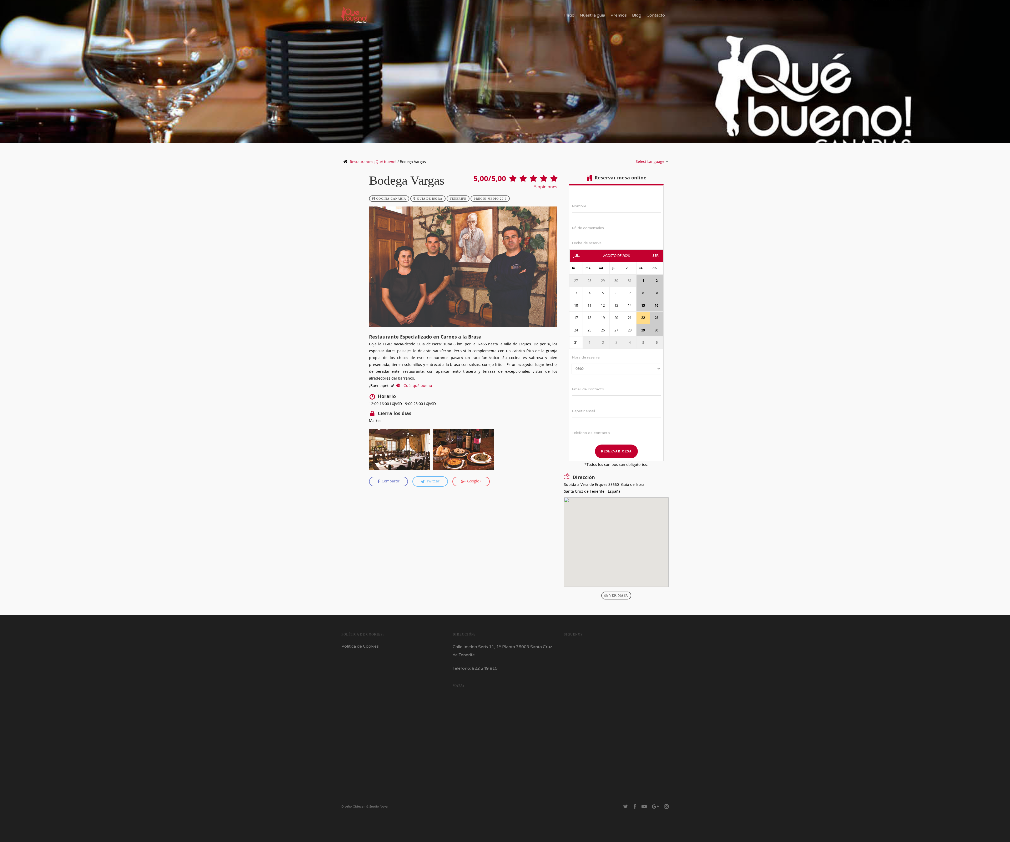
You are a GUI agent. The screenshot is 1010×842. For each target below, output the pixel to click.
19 (603, 317)
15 (643, 305)
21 (630, 317)
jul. (576, 255)
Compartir (390, 480)
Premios (618, 15)
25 (589, 330)
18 (589, 317)
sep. (656, 255)
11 (589, 305)
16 (656, 305)
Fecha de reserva (587, 243)
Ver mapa (618, 595)
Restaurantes (373, 161)
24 (576, 330)
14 (630, 305)
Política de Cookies (360, 646)
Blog (636, 15)
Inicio (569, 15)
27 (576, 280)
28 (589, 280)
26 (603, 330)
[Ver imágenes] (399, 449)
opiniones (545, 187)
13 (616, 305)
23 (656, 317)
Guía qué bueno (417, 385)
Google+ (473, 480)
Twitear (432, 480)
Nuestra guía (592, 15)
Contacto (656, 15)
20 (616, 317)
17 (576, 317)
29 (603, 280)
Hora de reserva (586, 357)
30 (616, 280)
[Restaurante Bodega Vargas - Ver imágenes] (463, 329)
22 (643, 317)
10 (576, 305)
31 (630, 280)
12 (603, 305)
